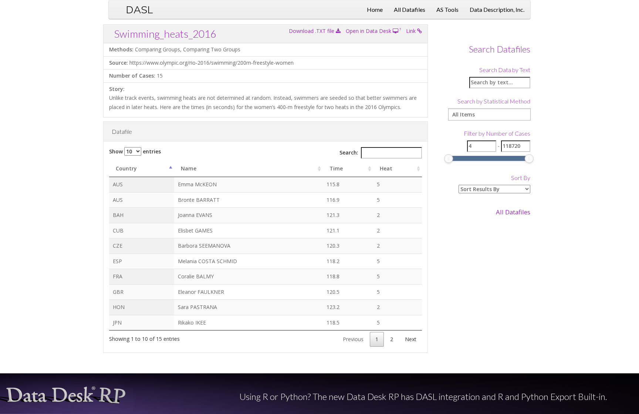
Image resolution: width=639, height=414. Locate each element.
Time (336, 168)
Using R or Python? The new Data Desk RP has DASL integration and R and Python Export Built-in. (423, 396)
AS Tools (447, 9)
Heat (386, 168)
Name (188, 168)
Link (411, 30)
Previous (353, 339)
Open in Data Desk (369, 30)
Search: (348, 152)
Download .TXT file (312, 30)
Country (126, 168)
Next (410, 339)
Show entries (135, 151)
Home (375, 9)
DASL (139, 9)
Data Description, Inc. (497, 9)
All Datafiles (409, 9)
